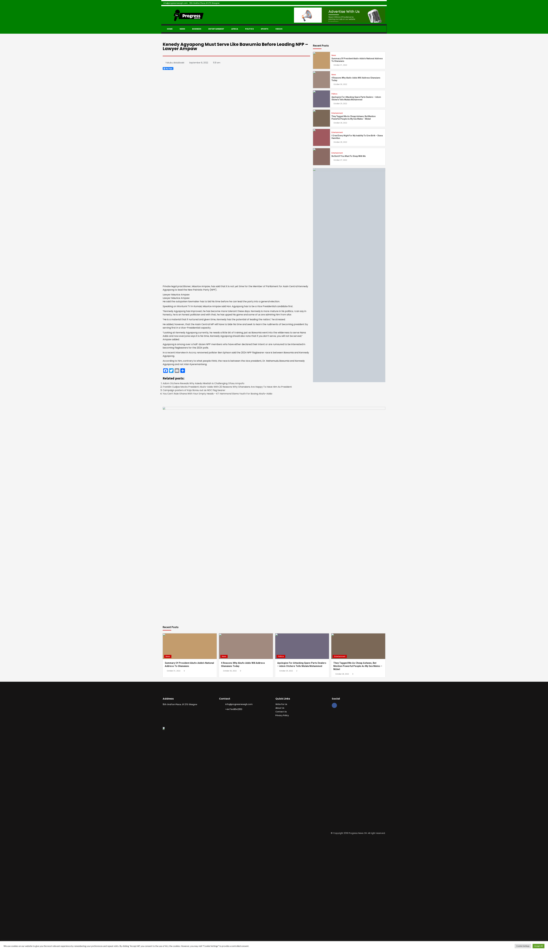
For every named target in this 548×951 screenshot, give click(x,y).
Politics (249, 29)
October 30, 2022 (340, 84)
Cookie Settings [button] (522, 946)
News (182, 29)
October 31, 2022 (340, 65)
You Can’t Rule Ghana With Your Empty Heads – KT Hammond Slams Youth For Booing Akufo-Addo (217, 393)
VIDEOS (278, 29)
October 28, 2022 (340, 123)
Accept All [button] (538, 946)
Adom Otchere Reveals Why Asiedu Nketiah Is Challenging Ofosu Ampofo (203, 383)
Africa (234, 29)
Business (196, 29)
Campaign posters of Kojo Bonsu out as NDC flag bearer (194, 390)
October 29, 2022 (340, 104)
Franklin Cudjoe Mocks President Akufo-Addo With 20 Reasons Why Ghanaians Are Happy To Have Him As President (227, 386)
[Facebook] (334, 705)
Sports (264, 29)
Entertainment (216, 29)
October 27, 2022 (340, 160)
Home (170, 29)
